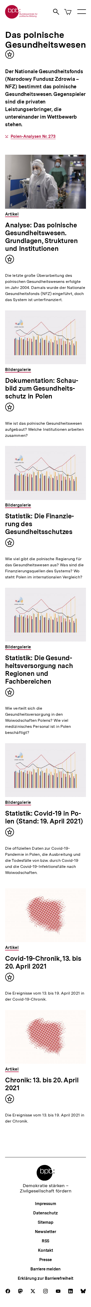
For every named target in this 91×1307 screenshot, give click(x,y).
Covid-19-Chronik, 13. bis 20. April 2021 (43, 962)
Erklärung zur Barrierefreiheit (45, 1278)
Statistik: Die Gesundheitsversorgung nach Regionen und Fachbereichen (39, 669)
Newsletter (45, 1231)
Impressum (45, 1203)
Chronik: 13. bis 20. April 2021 (41, 1084)
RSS (46, 1241)
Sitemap (45, 1222)
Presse (45, 1259)
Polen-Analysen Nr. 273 (33, 136)
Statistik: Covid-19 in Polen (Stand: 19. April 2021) (44, 817)
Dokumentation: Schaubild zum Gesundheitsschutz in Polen (41, 388)
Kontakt (45, 1250)
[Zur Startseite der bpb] (21, 17)
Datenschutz (45, 1213)
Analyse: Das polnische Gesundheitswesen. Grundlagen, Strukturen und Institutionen (41, 236)
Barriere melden (45, 1269)
